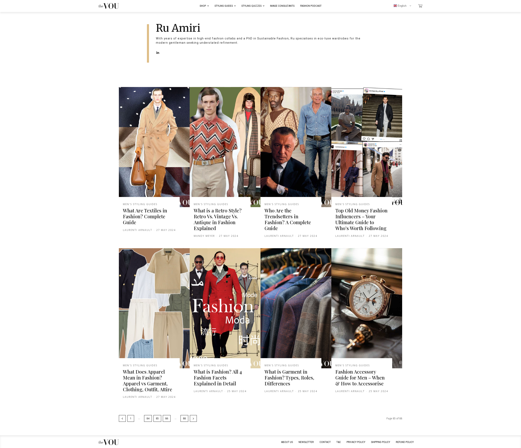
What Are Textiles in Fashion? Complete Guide (145, 216)
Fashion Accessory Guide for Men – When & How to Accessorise (360, 377)
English (401, 5)
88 (184, 418)
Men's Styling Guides (140, 204)
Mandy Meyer (204, 236)
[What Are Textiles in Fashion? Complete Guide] (154, 147)
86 (166, 418)
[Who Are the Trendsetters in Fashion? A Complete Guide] (295, 147)
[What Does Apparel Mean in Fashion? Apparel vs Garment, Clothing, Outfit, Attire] (154, 308)
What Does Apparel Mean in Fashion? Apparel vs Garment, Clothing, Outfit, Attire (147, 380)
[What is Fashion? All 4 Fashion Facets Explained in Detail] (225, 308)
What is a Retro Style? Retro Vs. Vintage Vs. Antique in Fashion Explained (218, 219)
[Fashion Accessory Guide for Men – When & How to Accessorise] (366, 308)
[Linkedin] (157, 53)
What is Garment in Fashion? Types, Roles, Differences (289, 377)
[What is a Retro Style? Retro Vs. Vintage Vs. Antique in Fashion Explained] (225, 147)
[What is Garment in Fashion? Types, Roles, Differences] (295, 308)
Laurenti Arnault (137, 230)
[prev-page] (122, 418)
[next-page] (193, 418)
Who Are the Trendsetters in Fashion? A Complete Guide (288, 219)
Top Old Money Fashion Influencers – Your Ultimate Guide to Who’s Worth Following (361, 219)
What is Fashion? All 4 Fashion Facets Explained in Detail (218, 377)
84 (148, 418)
